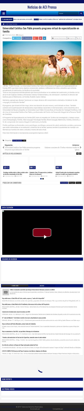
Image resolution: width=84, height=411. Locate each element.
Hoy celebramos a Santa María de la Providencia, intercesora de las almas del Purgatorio (25, 304)
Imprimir (72, 38)
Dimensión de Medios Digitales (73, 409)
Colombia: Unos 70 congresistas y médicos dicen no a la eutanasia (40, 173)
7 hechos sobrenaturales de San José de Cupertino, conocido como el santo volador (24, 337)
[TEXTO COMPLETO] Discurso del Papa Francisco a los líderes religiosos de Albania (24, 351)
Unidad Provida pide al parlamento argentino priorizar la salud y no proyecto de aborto (67, 173)
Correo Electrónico (59, 38)
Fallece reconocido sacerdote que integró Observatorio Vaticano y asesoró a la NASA (32, 289)
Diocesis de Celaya (46, 409)
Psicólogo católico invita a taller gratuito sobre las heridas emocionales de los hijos (15, 173)
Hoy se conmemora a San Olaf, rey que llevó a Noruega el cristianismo (20, 331)
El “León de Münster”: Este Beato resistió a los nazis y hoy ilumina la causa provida (24, 318)
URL (79, 38)
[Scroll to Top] (81, 408)
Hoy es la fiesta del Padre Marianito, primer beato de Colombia (19, 324)
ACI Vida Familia (17, 140)
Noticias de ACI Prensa (42, 7)
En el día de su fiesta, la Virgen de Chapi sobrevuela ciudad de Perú (20, 345)
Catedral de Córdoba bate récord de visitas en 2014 (16, 312)
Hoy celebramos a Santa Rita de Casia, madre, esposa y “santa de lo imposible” (23, 298)
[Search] (81, 13)
